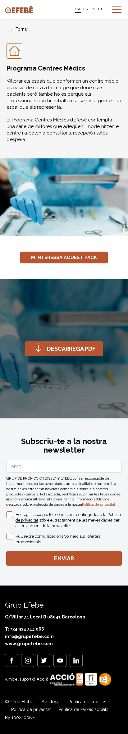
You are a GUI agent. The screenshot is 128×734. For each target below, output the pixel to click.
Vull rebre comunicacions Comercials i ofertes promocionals (58, 539)
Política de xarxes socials (83, 709)
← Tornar (19, 29)
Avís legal (51, 701)
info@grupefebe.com (29, 636)
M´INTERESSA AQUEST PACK (64, 257)
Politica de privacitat (98, 504)
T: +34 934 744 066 (24, 629)
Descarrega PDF (71, 348)
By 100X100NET (21, 717)
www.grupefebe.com (29, 643)
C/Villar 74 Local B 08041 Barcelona (45, 616)
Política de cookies (87, 701)
